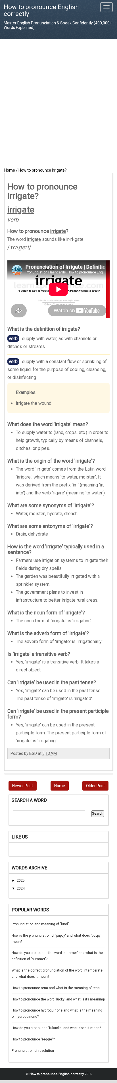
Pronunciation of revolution (33, 1051)
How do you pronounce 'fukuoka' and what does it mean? (56, 1028)
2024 (21, 888)
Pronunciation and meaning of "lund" (40, 924)
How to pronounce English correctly (41, 10)
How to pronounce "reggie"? (33, 1039)
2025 (21, 880)
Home (59, 785)
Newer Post (22, 785)
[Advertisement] (58, 103)
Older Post (95, 785)
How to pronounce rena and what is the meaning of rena (56, 988)
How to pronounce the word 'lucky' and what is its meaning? (58, 999)
